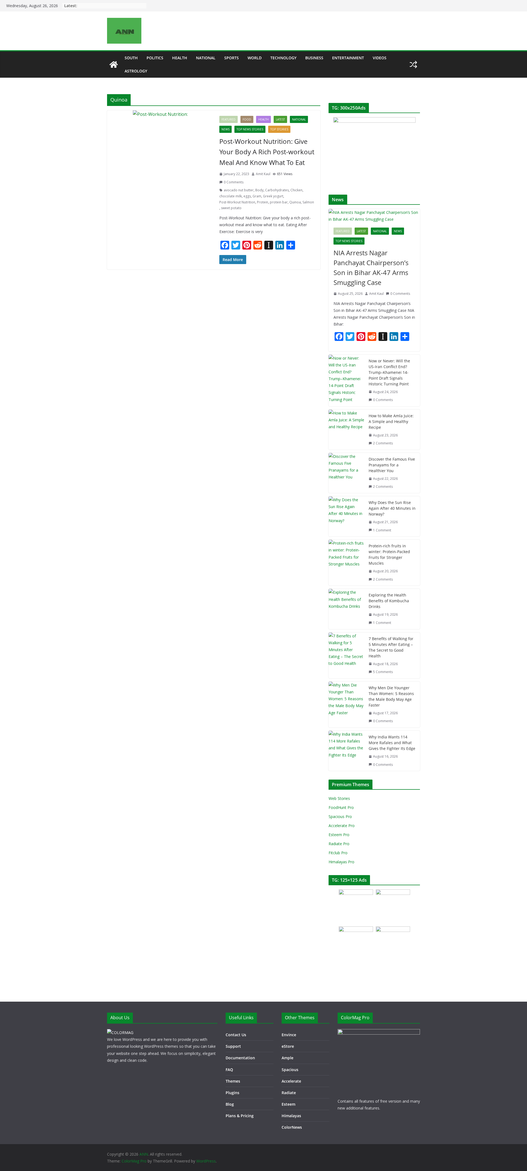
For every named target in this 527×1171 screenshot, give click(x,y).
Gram (257, 196)
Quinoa (295, 202)
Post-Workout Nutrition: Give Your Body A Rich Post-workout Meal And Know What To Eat (266, 152)
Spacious (290, 1069)
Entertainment (348, 57)
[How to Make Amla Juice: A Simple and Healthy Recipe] (346, 430)
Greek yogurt (273, 196)
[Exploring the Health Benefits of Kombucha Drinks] (346, 609)
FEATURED (229, 119)
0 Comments (233, 182)
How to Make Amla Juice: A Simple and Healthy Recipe (391, 421)
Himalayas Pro (341, 861)
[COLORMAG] (120, 1032)
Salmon (308, 202)
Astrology (136, 71)
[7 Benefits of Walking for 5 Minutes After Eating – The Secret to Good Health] (346, 655)
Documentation (240, 1057)
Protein (262, 202)
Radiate (289, 1092)
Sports (231, 57)
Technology (283, 57)
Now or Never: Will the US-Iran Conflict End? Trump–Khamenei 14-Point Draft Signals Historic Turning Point (389, 372)
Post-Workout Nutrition (237, 202)
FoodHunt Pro (341, 807)
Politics (155, 57)
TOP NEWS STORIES (250, 129)
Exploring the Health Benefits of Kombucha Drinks (389, 600)
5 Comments (383, 671)
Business (314, 57)
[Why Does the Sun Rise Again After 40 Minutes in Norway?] (346, 516)
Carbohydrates (277, 190)
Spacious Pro (340, 816)
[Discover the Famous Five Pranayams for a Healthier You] (346, 473)
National (205, 57)
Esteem (288, 1104)
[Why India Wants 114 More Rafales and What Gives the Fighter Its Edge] (346, 751)
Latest (280, 119)
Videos (379, 57)
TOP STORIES (279, 129)
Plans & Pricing (240, 1115)
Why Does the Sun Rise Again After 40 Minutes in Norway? (392, 508)
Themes (233, 1081)
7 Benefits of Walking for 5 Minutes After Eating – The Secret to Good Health (391, 647)
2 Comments (383, 443)
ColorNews (292, 1127)
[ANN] (113, 64)
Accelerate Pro (342, 825)
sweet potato (231, 208)
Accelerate (291, 1081)
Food (247, 119)
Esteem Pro (339, 834)
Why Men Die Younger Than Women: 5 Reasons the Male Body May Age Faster (391, 696)
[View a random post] (413, 64)
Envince (289, 1034)
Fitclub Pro (338, 852)
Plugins (232, 1092)
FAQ (229, 1069)
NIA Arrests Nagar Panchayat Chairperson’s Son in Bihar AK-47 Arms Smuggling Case (370, 267)
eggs (247, 196)
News (225, 129)
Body (259, 190)
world (255, 57)
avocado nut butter (239, 190)
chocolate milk (230, 196)
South (131, 57)
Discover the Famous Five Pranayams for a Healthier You (392, 464)
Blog (230, 1104)
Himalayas (291, 1115)
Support (233, 1046)
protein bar (279, 202)
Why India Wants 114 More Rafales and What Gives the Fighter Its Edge (392, 742)
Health (179, 57)
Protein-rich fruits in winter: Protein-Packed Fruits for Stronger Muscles (389, 554)
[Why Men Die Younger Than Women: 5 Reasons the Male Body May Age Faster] (346, 704)
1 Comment (382, 530)
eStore (288, 1046)
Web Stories (339, 798)
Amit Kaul (263, 174)
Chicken (296, 190)
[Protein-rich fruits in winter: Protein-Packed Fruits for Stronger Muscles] (346, 563)
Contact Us (236, 1034)
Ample (287, 1057)
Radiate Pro (339, 843)
